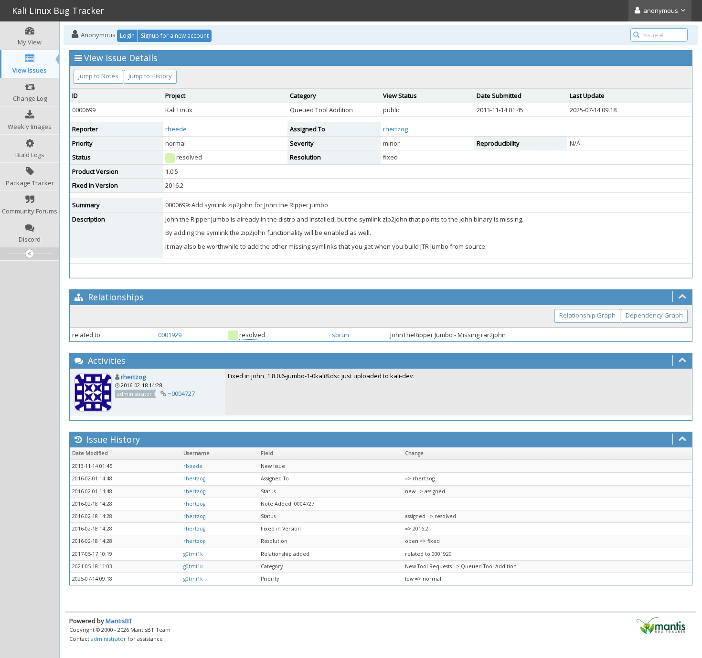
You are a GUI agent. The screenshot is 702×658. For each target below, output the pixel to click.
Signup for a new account (175, 36)
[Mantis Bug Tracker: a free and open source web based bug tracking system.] (661, 625)
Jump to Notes (98, 76)
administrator (108, 638)
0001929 (169, 334)
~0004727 (181, 393)
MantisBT (119, 620)
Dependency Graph (654, 315)
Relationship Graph (587, 315)
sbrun (340, 334)
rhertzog (395, 129)
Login (127, 36)
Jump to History (150, 76)
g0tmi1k (193, 554)
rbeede (176, 129)
